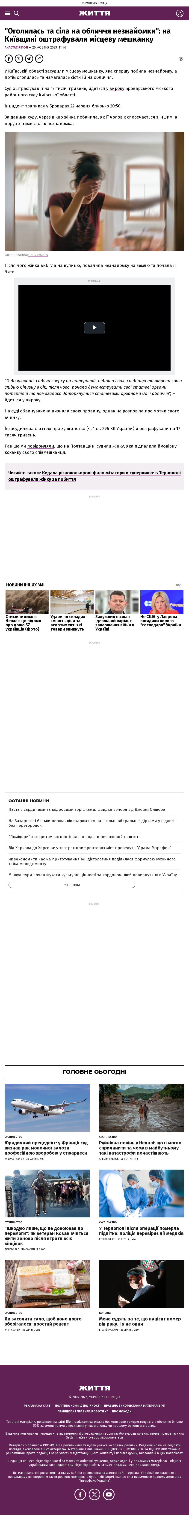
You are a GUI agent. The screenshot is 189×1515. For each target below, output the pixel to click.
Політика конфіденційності (77, 1405)
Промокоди (122, 1411)
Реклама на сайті (37, 1405)
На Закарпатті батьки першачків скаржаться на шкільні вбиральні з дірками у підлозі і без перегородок (92, 823)
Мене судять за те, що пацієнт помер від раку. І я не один (140, 1321)
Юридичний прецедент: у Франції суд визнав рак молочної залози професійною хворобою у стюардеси (46, 1148)
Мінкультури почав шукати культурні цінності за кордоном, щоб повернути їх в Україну (93, 874)
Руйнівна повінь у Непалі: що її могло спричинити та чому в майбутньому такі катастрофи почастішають (140, 1148)
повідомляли (40, 446)
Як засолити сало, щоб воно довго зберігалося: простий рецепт (43, 1321)
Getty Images (38, 255)
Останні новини (29, 800)
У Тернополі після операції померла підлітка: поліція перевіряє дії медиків (141, 1230)
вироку (116, 88)
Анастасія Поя (17, 47)
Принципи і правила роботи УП (83, 1411)
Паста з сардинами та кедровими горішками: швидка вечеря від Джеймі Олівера (87, 809)
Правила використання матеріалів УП (134, 1405)
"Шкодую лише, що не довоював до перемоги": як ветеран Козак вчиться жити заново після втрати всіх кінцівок (46, 1235)
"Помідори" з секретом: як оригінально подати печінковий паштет (74, 836)
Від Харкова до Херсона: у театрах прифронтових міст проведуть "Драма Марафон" (90, 847)
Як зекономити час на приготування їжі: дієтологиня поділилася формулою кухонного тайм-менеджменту (92, 861)
